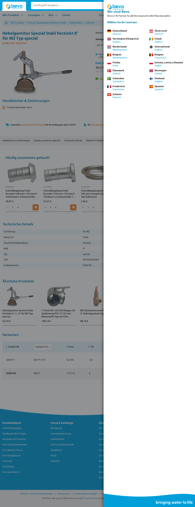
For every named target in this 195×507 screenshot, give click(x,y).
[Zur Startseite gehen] (14, 6)
